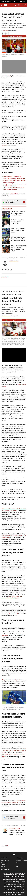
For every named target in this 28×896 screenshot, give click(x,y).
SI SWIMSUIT (8, 1)
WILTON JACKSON (13, 261)
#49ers (6, 111)
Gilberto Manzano (6, 316)
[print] (11, 270)
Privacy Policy (4, 858)
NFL (7, 277)
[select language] (19, 5)
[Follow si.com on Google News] (24, 202)
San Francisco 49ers (12, 194)
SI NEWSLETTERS (17, 1)
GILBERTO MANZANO (14, 828)
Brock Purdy (8, 76)
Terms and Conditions (21, 860)
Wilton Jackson (5, 30)
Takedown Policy (5, 860)
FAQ (17, 866)
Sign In (24, 5)
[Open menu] (2, 5)
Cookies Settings (5, 869)
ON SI (2, 1)
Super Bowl (5, 145)
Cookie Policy (19, 858)
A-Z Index (3, 866)
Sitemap (18, 862)
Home (3, 277)
